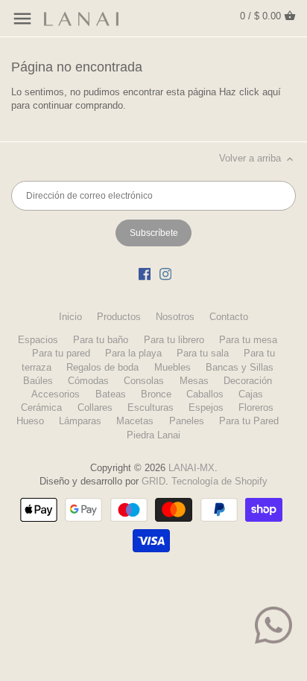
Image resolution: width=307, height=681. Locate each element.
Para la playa (133, 353)
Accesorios (55, 394)
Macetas (135, 420)
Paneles (186, 420)
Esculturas (150, 407)
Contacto (228, 316)
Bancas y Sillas (239, 367)
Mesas (194, 380)
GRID (153, 481)
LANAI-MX (191, 467)
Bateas (110, 394)
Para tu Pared (249, 420)
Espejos (206, 407)
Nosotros (175, 316)
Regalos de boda (102, 367)
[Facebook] (145, 274)
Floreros (255, 407)
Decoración (248, 380)
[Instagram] (165, 274)
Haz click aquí (250, 91)
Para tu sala (203, 353)
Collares (95, 407)
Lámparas (80, 420)
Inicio (70, 316)
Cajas (250, 394)
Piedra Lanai (153, 435)
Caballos (205, 394)
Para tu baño (100, 339)
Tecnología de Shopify (219, 481)
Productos (119, 316)
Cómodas (88, 380)
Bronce (156, 394)
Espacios (38, 339)
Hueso (30, 420)
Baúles (38, 380)
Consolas (144, 380)
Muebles (172, 367)
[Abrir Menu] (22, 18)
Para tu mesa (248, 339)
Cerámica (41, 407)
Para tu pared (61, 353)
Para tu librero (174, 339)
